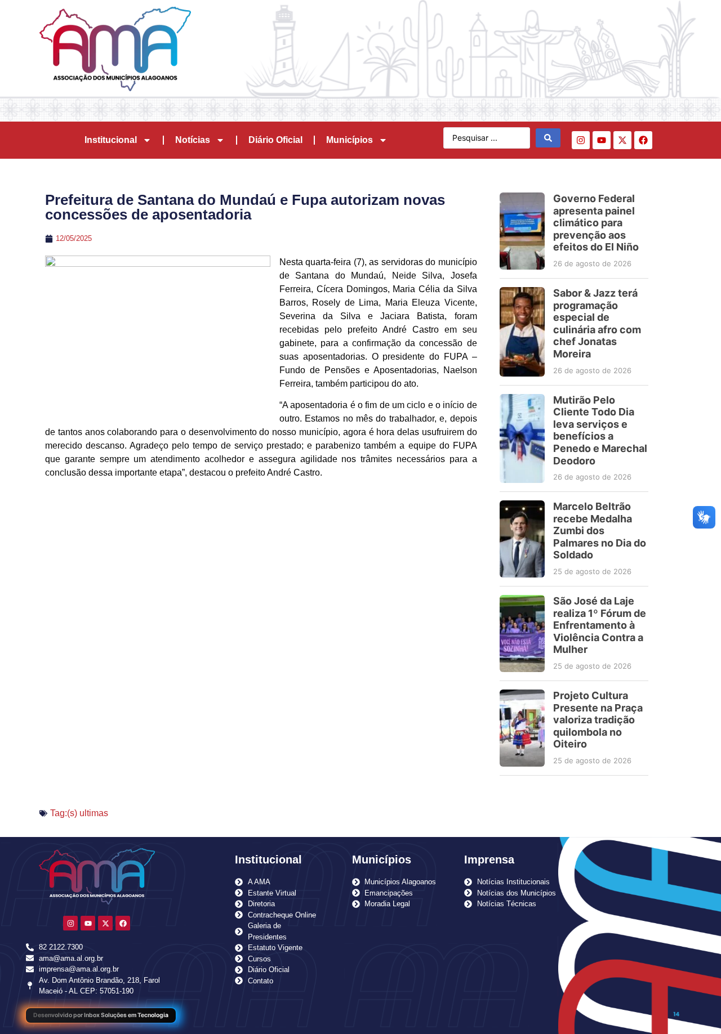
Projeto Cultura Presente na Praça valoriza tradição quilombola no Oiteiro (598, 720)
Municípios (349, 140)
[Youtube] (602, 140)
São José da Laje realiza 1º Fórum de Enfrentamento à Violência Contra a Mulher (599, 625)
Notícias (192, 140)
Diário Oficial (275, 140)
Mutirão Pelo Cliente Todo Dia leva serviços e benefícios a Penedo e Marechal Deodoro (600, 430)
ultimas (93, 813)
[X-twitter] (622, 140)
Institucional (110, 140)
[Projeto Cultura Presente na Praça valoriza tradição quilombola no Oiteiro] (522, 728)
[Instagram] (581, 140)
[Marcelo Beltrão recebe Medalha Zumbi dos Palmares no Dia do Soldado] (522, 539)
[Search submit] (548, 137)
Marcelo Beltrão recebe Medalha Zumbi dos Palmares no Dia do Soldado (599, 530)
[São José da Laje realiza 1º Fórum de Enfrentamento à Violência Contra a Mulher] (522, 633)
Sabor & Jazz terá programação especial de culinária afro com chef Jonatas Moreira (597, 323)
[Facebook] (643, 140)
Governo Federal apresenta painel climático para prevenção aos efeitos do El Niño (596, 223)
